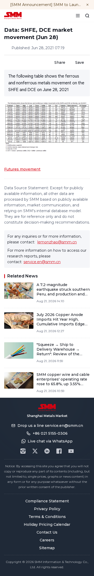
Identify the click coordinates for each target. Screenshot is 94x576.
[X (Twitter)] (35, 451)
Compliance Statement (47, 501)
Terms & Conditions (47, 516)
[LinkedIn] (47, 451)
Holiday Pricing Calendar (47, 524)
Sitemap (47, 548)
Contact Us (47, 532)
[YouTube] (71, 451)
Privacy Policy (47, 509)
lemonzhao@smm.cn (57, 242)
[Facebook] (59, 451)
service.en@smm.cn (42, 261)
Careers (47, 540)
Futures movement (22, 169)
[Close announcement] (87, 4)
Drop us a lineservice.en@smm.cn (50, 425)
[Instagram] (23, 451)
